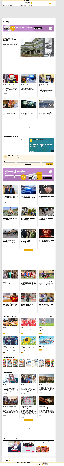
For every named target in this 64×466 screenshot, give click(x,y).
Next (50, 447)
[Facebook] (41, 460)
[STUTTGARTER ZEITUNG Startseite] (28, 3)
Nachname (30, 159)
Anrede (5, 159)
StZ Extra (30, 5)
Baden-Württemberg (13, 5)
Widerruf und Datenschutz (28, 164)
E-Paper (6, 3)
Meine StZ (7, 5)
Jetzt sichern (38, 464)
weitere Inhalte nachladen (28, 419)
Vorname (17, 159)
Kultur (28, 5)
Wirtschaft (21, 5)
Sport (25, 5)
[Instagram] (35, 460)
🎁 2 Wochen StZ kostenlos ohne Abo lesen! (29, 0)
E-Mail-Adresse (44, 159)
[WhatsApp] (37, 460)
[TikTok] (39, 460)
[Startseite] (4, 457)
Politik (18, 5)
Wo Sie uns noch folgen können (49, 460)
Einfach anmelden (50, 164)
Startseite (4, 5)
